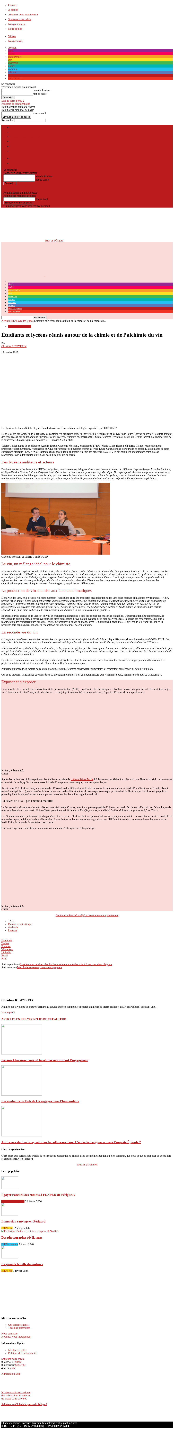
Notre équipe (15, 28)
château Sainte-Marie (82, 779)
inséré (11, 53)
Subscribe (20, 1364)
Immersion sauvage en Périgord (23, 1221)
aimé (10, 50)
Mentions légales (17, 1350)
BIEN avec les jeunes (21, 320)
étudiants (13, 927)
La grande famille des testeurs (22, 1264)
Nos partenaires (16, 24)
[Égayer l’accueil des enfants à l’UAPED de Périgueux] (9, 1188)
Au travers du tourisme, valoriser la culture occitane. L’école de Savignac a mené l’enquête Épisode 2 (71, 1142)
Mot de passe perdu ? (12, 100)
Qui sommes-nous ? (18, 1324)
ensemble (13, 62)
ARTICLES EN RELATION (18, 1019)
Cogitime (72, 1423)
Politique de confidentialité (15, 103)
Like (13, 1368)
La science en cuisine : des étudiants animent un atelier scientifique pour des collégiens (66, 964)
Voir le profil (8, 1012)
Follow (17, 1361)
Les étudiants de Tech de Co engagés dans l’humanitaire (40, 1101)
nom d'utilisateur (41, 90)
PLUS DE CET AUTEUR (50, 1019)
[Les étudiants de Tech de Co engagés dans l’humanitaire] (21, 1094)
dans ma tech (15, 78)
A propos (13, 9)
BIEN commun (9, 1244)
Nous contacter (9, 1333)
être (10, 59)
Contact (12, 5)
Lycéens (12, 930)
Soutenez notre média (19, 19)
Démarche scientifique (20, 924)
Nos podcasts (15, 41)
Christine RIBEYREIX (14, 346)
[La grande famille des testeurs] (9, 1257)
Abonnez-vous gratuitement (23, 14)
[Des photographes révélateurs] (29, 1231)
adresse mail (39, 113)
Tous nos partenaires (19, 1327)
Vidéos (12, 36)
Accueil (12, 47)
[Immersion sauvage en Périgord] (9, 1214)
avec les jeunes (16, 75)
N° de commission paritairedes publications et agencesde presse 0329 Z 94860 (15, 1395)
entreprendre (15, 56)
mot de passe (40, 93)
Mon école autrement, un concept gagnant (39, 967)
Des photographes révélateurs (21, 1237)
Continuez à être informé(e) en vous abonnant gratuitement (87, 915)
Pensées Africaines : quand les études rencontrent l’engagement (44, 1060)
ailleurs (12, 72)
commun (13, 69)
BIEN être (6, 1228)
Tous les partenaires (87, 1164)
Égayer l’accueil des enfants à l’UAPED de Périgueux (38, 1195)
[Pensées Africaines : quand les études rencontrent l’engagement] (21, 1053)
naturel (11, 65)
